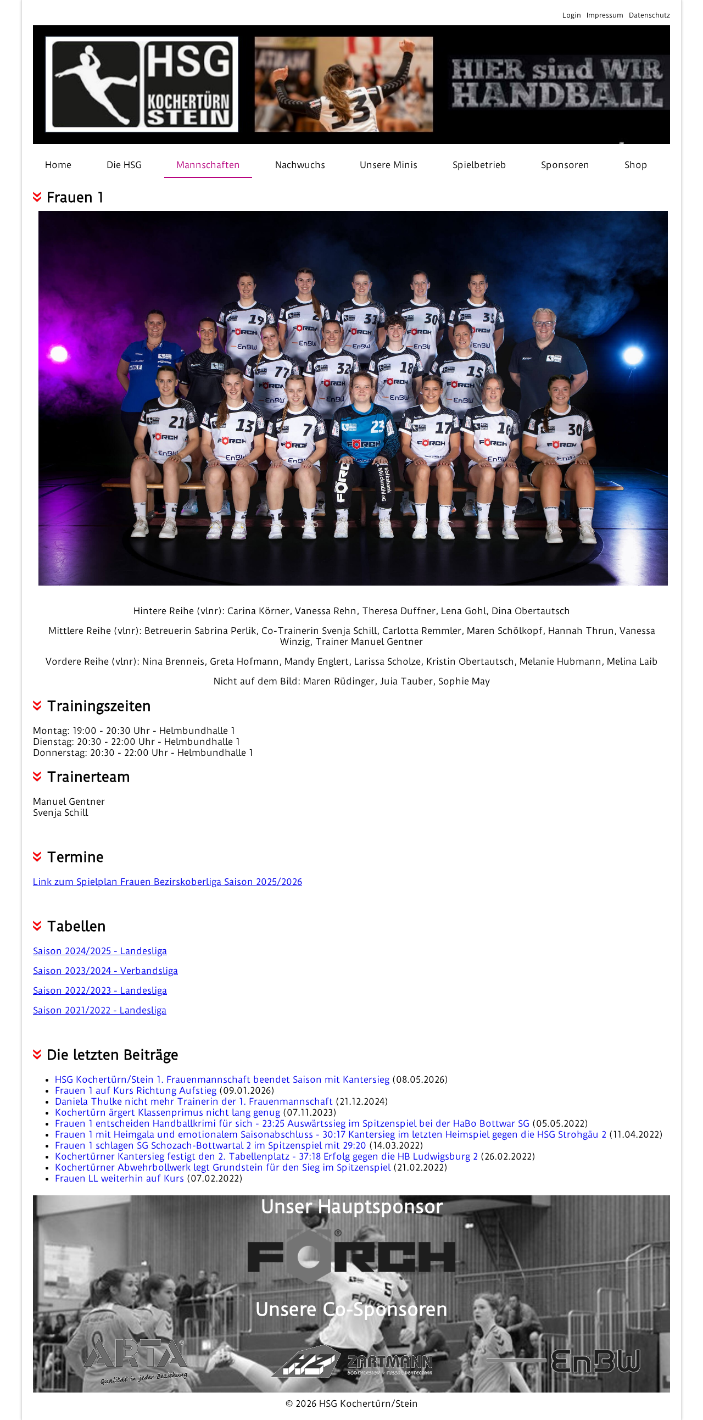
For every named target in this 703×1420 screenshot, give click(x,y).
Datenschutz (649, 15)
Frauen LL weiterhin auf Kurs (121, 1178)
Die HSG (124, 164)
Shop (636, 164)
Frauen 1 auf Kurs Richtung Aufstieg (137, 1090)
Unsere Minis (388, 164)
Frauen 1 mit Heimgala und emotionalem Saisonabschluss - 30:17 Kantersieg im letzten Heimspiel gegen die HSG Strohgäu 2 (332, 1134)
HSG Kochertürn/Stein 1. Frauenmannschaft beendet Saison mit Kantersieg (223, 1079)
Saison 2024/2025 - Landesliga (100, 950)
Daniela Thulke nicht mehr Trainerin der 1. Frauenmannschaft (195, 1101)
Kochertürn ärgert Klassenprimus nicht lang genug (169, 1112)
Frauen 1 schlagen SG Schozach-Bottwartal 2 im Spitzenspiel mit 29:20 (212, 1145)
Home (58, 164)
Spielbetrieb (479, 164)
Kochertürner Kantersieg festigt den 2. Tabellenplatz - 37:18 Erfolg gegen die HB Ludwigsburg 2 (268, 1156)
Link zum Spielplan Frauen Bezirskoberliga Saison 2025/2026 (167, 881)
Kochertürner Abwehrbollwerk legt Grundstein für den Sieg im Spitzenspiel (224, 1167)
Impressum (605, 15)
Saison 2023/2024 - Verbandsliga (105, 970)
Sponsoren (565, 164)
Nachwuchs (300, 164)
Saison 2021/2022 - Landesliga (99, 1010)
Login (571, 15)
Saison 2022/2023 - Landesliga (100, 990)
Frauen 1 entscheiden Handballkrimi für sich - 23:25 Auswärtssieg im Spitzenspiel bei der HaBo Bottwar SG (293, 1123)
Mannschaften (208, 164)
